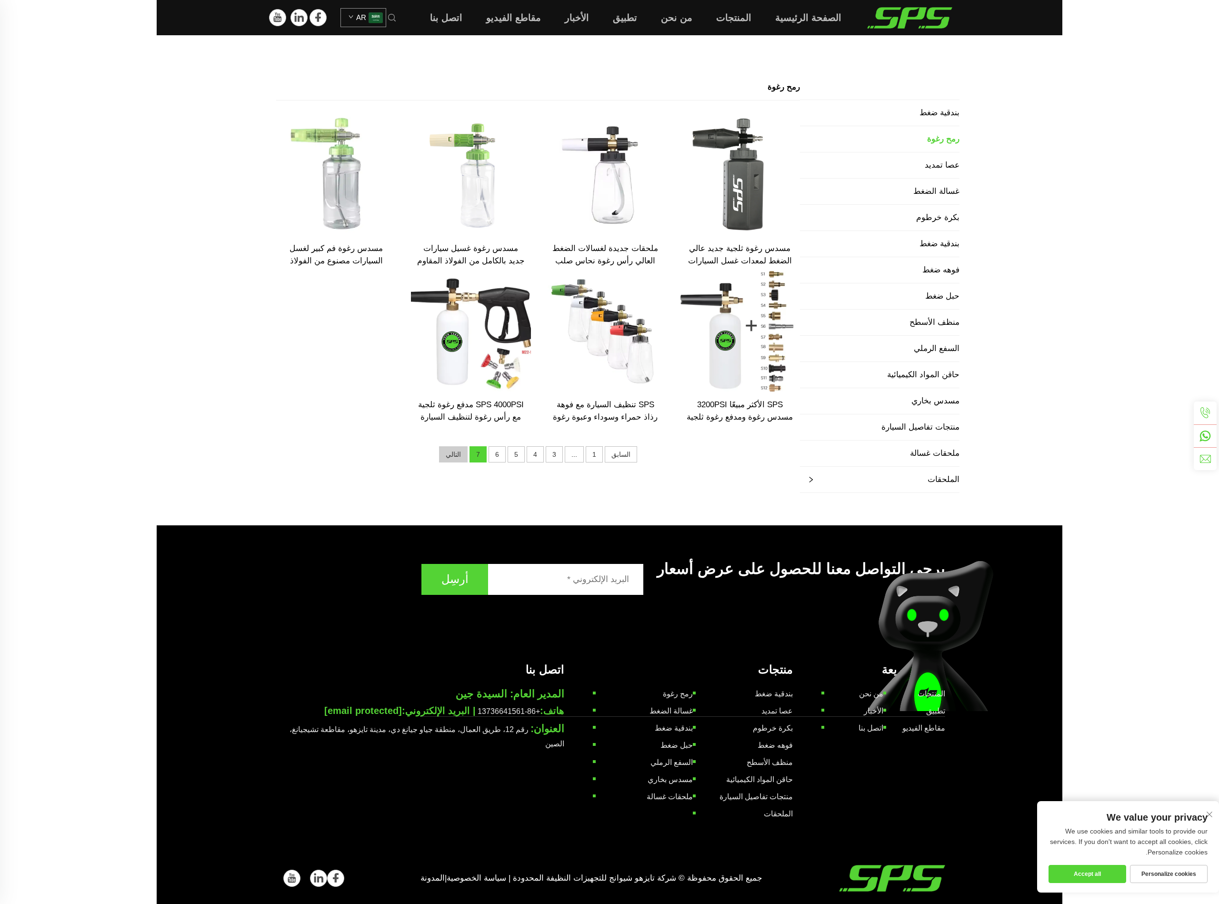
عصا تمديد (942, 165)
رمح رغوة (943, 138)
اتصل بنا (446, 17)
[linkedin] (299, 17)
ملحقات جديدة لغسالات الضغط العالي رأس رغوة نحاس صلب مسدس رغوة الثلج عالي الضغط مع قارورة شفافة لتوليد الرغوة (605, 255)
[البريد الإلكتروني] (1205, 458)
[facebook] (318, 17)
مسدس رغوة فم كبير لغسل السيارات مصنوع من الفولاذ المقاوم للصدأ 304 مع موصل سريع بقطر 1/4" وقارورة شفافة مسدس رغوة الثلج (336, 255)
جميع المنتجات (935, 86)
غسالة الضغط (936, 191)
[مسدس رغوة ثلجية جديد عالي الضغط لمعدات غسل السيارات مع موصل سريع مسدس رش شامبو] (740, 175)
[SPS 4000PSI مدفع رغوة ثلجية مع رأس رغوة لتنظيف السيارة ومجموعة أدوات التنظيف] (471, 331)
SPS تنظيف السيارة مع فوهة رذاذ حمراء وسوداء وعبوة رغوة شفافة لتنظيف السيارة (605, 411)
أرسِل (455, 579)
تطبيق (625, 17)
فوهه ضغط (940, 269)
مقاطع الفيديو (513, 17)
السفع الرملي (936, 348)
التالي (453, 454)
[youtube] (277, 17)
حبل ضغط (942, 296)
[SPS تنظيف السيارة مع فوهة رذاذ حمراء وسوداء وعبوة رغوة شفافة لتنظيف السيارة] (605, 331)
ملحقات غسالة (934, 453)
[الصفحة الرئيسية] (909, 17)
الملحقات (943, 479)
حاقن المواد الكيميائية (923, 374)
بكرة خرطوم (937, 217)
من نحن (676, 17)
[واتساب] (1205, 435)
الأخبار (577, 17)
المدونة (432, 878)
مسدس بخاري (935, 400)
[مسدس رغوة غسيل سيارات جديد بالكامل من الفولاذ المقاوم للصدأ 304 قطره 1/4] (471, 175)
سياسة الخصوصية (476, 878)
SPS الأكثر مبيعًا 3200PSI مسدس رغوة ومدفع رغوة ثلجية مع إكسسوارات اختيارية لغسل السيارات (740, 411)
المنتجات (733, 17)
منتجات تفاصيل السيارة (920, 427)
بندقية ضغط (939, 112)
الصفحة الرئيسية (808, 17)
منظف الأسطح (934, 322)
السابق (620, 454)
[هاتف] (1205, 413)
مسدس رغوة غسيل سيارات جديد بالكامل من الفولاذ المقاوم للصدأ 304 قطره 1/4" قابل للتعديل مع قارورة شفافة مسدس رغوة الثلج (471, 255)
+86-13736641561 (509, 711)
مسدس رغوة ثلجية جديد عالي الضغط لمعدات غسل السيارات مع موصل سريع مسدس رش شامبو (740, 255)
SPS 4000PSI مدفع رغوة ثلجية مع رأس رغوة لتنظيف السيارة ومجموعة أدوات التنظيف (471, 411)
